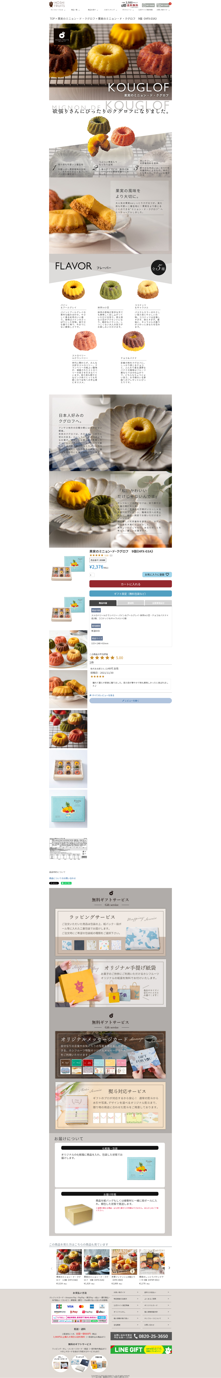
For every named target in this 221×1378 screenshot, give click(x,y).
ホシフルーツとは (57, 10)
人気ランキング (109, 10)
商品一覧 (74, 10)
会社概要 (117, 1325)
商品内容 (103, 602)
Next (169, 1267)
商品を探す (92, 10)
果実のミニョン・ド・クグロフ (76, 18)
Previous (51, 1268)
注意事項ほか (158, 602)
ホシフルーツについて (152, 1318)
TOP (52, 18)
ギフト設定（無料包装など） (130, 594)
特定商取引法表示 (120, 1299)
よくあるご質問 (150, 1299)
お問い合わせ (149, 1325)
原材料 (131, 602)
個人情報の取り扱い (121, 1318)
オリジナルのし (119, 1312)
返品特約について (57, 871)
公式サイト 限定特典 (145, 10)
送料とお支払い (150, 1292)
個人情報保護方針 (151, 1312)
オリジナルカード (151, 1305)
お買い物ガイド (162, 10)
